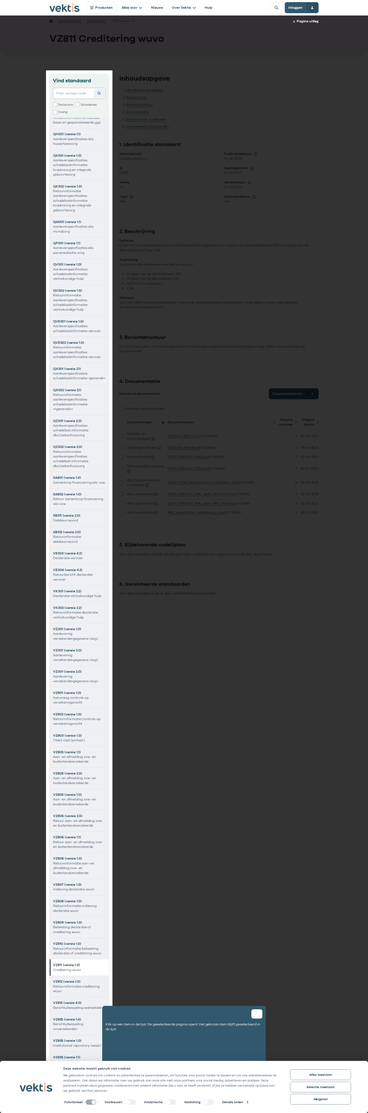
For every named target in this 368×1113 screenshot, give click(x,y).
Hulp (208, 8)
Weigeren (320, 1099)
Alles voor (129, 8)
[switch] (130, 1102)
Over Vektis (181, 8)
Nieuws (157, 8)
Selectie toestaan (320, 1087)
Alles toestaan (320, 1074)
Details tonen (232, 1102)
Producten (104, 8)
